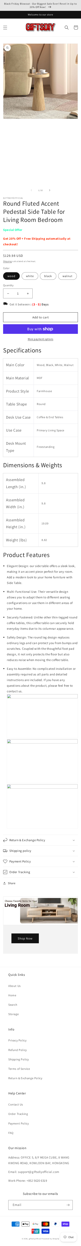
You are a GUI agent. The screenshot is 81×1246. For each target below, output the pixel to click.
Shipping (7, 261)
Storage (13, 1014)
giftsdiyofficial (35, 1238)
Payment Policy (18, 1123)
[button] (5, 27)
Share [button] (12, 883)
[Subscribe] (67, 1205)
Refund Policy (17, 1050)
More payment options (40, 339)
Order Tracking (18, 1114)
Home (12, 995)
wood (11, 276)
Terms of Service (19, 1069)
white (30, 276)
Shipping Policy (18, 1059)
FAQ (11, 1133)
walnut (67, 276)
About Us (14, 986)
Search (12, 1005)
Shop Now (25, 938)
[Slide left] (31, 190)
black (48, 276)
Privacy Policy (17, 1040)
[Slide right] (49, 190)
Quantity (8, 285)
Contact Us (15, 1104)
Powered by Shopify (50, 1238)
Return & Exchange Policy (25, 1078)
